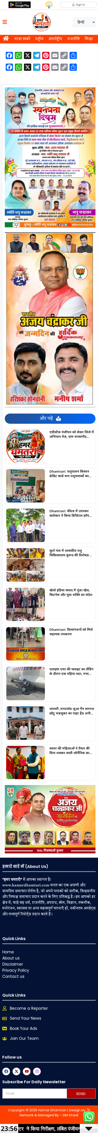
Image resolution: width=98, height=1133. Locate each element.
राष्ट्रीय (39, 39)
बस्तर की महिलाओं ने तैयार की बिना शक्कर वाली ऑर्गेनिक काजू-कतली (71, 750)
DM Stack (70, 1115)
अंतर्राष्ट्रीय (55, 39)
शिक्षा (89, 39)
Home (8, 952)
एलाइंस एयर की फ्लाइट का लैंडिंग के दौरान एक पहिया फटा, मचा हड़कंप (71, 671)
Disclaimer (12, 964)
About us (11, 958)
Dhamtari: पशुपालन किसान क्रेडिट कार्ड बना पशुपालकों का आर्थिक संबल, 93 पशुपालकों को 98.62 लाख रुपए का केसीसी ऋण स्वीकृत (70, 473)
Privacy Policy (15, 970)
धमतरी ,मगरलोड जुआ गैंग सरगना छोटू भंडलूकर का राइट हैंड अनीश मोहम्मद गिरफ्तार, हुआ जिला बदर (71, 710)
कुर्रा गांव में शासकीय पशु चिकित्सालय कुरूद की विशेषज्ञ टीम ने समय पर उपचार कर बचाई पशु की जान (71, 552)
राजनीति (73, 39)
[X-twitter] (16, 1071)
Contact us (13, 976)
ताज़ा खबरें (22, 39)
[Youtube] (27, 1071)
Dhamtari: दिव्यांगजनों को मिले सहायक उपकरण (71, 631)
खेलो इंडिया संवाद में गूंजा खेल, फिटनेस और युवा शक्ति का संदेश (70, 592)
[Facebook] (6, 1071)
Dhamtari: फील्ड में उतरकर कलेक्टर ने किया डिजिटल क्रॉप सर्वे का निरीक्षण (69, 513)
